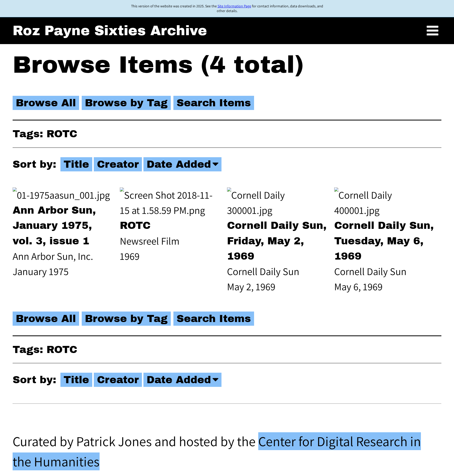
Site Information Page (234, 6)
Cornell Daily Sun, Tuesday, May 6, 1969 (384, 241)
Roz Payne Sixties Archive (110, 30)
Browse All (46, 102)
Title (76, 164)
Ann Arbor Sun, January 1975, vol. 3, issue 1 (54, 225)
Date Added (179, 164)
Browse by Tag (126, 102)
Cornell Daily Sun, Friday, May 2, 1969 (277, 241)
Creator (118, 164)
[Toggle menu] (432, 30)
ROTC (135, 225)
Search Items (214, 102)
